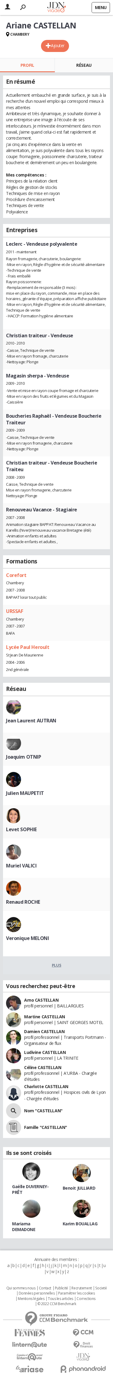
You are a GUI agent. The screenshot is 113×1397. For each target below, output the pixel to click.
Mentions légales (31, 1299)
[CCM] (83, 1333)
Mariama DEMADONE (24, 1226)
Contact (45, 1288)
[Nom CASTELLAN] (13, 1110)
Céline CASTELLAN (42, 1067)
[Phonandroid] (83, 1369)
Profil (27, 65)
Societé (101, 1288)
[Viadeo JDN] (83, 1357)
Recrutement (81, 1288)
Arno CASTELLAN (41, 1000)
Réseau (83, 65)
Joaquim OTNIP (23, 757)
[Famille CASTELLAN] (13, 1127)
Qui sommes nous (21, 1288)
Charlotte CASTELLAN (46, 1086)
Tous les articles (60, 1299)
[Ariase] (30, 1369)
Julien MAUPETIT (25, 793)
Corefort (16, 575)
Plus (56, 965)
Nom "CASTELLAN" (43, 1110)
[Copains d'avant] (30, 1357)
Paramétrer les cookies (76, 1293)
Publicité (61, 1288)
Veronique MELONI (27, 938)
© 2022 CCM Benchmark (56, 1304)
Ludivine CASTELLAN (45, 1052)
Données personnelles (37, 1293)
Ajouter (57, 45)
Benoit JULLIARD (79, 1188)
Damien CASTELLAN (44, 1031)
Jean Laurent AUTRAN (31, 720)
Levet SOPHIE (21, 829)
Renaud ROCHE (23, 902)
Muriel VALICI (21, 865)
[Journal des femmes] (30, 1333)
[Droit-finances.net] (83, 1345)
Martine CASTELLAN (44, 1016)
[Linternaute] (30, 1345)
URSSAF (14, 611)
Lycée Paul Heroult (27, 647)
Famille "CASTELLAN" (45, 1127)
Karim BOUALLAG (80, 1224)
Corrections (86, 1299)
